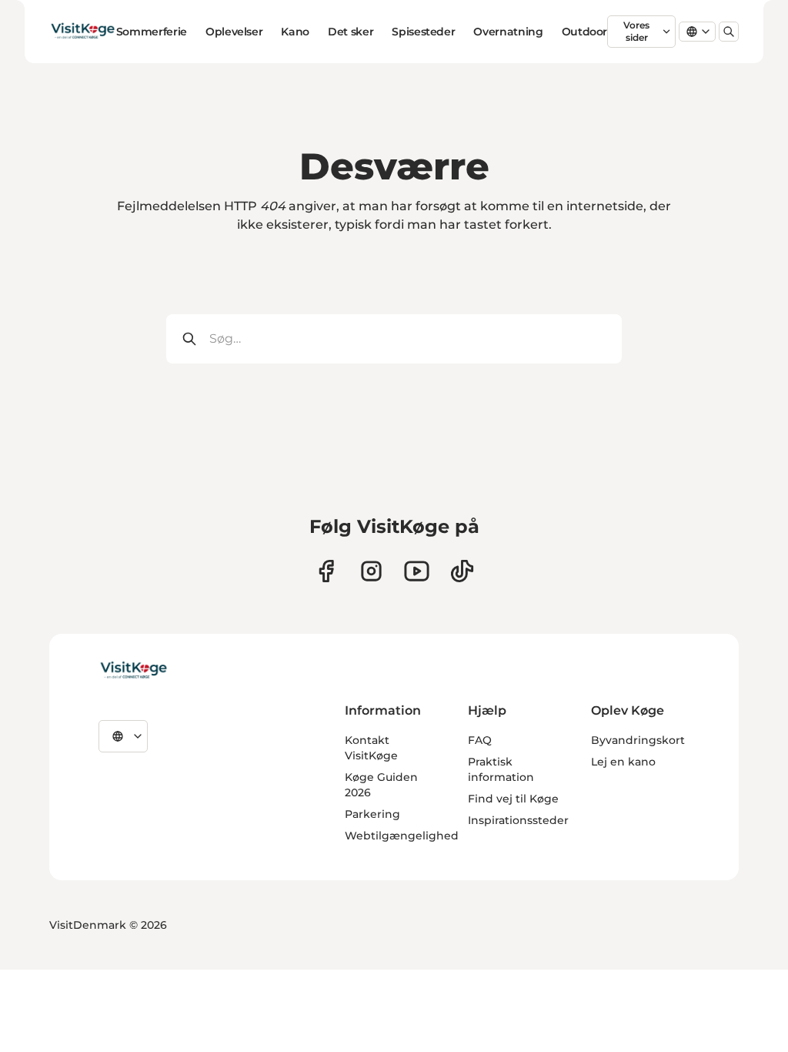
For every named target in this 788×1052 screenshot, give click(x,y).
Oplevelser (234, 32)
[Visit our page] (325, 571)
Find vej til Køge (513, 799)
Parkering (372, 814)
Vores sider (636, 31)
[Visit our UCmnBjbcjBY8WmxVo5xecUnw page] (416, 571)
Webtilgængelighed (402, 836)
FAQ (480, 740)
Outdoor (585, 32)
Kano (295, 32)
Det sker (350, 32)
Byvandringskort (638, 740)
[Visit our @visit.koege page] (462, 571)
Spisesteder (423, 32)
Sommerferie (151, 32)
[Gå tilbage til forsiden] (82, 31)
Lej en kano (623, 762)
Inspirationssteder (518, 820)
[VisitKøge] (133, 670)
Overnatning (508, 32)
